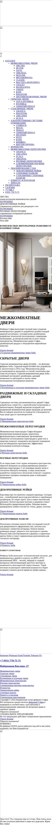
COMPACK (21, 125)
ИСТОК (19, 68)
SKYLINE (20, 75)
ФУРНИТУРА (17, 147)
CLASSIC (20, 80)
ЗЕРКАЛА (15, 183)
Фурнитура (5, 688)
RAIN (18, 92)
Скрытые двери (7, 673)
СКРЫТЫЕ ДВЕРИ (20, 99)
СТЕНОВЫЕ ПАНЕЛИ (27, 173)
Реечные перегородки (10, 683)
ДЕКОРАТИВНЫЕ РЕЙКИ (28, 171)
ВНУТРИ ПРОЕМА (25, 144)
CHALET (20, 85)
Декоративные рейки (9, 690)
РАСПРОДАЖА (12, 185)
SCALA (19, 118)
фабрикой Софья (36, 702)
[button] (26, 218)
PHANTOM (21, 94)
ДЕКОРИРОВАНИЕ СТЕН (23, 168)
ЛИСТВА (20, 66)
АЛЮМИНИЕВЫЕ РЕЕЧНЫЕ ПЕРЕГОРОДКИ (30, 164)
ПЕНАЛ (20, 130)
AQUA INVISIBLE (24, 101)
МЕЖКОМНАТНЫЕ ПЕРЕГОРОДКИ (28, 149)
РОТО (19, 137)
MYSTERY (21, 135)
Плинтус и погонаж (9, 695)
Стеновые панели (8, 692)
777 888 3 (9, 190)
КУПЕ (19, 140)
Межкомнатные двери (10, 671)
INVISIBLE (21, 104)
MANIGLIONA (23, 87)
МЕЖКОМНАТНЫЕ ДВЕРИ (24, 63)
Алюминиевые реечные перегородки (17, 685)
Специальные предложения (12, 697)
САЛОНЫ (10, 187)
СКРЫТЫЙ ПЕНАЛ (25, 106)
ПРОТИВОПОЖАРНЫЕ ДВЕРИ (31, 97)
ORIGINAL (21, 73)
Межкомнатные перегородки (13, 681)
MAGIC (19, 128)
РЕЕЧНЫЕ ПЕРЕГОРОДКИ (29, 161)
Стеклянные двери (8, 676)
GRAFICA (21, 111)
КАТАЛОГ (10, 61)
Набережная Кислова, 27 (14, 666)
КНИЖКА (21, 142)
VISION (19, 89)
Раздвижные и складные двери (14, 678)
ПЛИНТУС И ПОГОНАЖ (23, 180)
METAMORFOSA (24, 77)
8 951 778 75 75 (12, 192)
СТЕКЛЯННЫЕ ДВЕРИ (22, 109)
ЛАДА (19, 70)
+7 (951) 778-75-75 (10, 660)
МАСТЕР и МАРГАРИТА (28, 82)
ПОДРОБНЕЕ (6, 201)
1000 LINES (21, 116)
